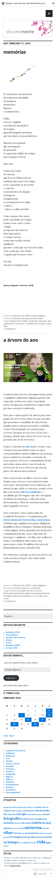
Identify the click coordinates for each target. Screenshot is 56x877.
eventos (16, 588)
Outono (17, 833)
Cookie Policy (15, 866)
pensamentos (36, 318)
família (46, 814)
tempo (42, 323)
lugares (9, 776)
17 (42, 719)
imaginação (41, 819)
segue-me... (11, 678)
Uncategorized (13, 792)
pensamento (9, 323)
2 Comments (9, 601)
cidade (7, 810)
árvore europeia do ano (22, 590)
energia (22, 814)
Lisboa (36, 823)
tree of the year (40, 596)
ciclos (8, 642)
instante (8, 822)
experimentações (34, 814)
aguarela (7, 807)
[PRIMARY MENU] (49, 13)
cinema (9, 761)
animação (10, 756)
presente (20, 323)
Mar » (12, 736)
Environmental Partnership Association (26, 519)
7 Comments (9, 329)
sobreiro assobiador (22, 596)
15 (28, 719)
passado (43, 321)
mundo (7, 828)
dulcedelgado (39, 316)
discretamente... (13, 655)
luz (44, 822)
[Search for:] (28, 616)
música (9, 779)
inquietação (16, 321)
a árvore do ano (20, 340)
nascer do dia (17, 828)
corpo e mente (13, 763)
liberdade (26, 823)
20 (14, 724)
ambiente (10, 753)
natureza (25, 588)
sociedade (35, 588)
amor (14, 807)
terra (21, 843)
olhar (8, 832)
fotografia (10, 774)
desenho (10, 766)
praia (25, 837)
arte (8, 758)
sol (5, 842)
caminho (38, 807)
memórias (14, 52)
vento (48, 323)
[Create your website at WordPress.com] (28, 3)
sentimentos (32, 323)
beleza (30, 807)
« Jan (5, 736)
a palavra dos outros (15, 750)
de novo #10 (11, 648)
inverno (18, 823)
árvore (6, 846)
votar (6, 598)
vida (5, 326)
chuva (45, 807)
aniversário (22, 807)
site (28, 446)
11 (49, 715)
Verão (33, 842)
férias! (9, 640)
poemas (26, 318)
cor (13, 810)
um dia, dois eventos (15, 637)
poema (49, 833)
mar (48, 822)
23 (35, 724)
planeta (43, 833)
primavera (34, 837)
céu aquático (12, 635)
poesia (6, 837)
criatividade (28, 810)
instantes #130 (13, 632)
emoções (16, 318)
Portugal (7, 596)
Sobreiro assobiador (31, 491)
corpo (19, 810)
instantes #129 (13, 645)
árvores (38, 590)
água (48, 842)
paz (49, 321)
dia (5, 814)
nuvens (45, 828)
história (46, 593)
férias (23, 818)
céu (36, 810)
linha (25, 321)
